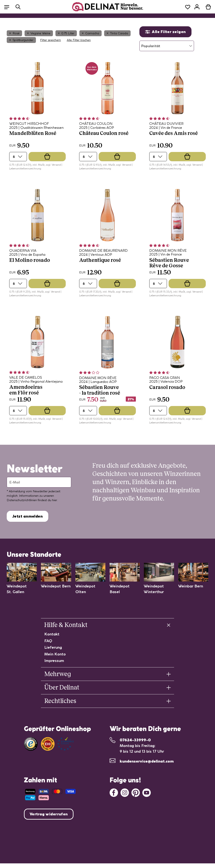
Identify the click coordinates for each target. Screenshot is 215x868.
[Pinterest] (135, 792)
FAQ (48, 640)
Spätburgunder (23, 40)
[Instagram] (125, 792)
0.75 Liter (67, 33)
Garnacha (92, 33)
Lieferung (53, 647)
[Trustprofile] (57, 744)
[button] (8, 7)
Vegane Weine (40, 33)
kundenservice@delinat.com (147, 761)
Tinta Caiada (119, 33)
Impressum (54, 660)
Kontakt (51, 634)
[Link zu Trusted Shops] (31, 744)
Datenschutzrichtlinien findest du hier (32, 500)
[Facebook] (114, 792)
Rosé (16, 33)
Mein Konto (55, 654)
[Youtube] (146, 792)
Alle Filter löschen (79, 40)
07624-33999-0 (135, 740)
